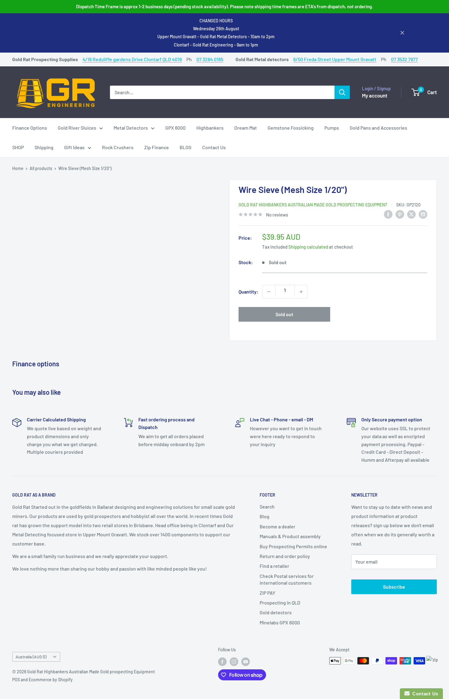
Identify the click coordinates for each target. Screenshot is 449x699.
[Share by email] (423, 214)
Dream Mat (245, 128)
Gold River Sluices (77, 128)
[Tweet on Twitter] (411, 214)
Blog (264, 516)
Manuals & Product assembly (290, 536)
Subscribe (394, 587)
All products (41, 168)
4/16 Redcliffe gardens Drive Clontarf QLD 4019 (132, 59)
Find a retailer (274, 566)
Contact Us (214, 147)
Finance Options (29, 128)
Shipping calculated (308, 247)
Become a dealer (277, 526)
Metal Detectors (131, 128)
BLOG (186, 147)
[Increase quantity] (301, 291)
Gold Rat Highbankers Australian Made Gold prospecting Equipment (313, 204)
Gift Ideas (74, 147)
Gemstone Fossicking (291, 128)
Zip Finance (156, 147)
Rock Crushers (117, 147)
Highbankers (210, 128)
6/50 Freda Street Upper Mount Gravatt (334, 59)
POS (16, 679)
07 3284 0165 (209, 59)
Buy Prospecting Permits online (293, 546)
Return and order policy (285, 556)
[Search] (342, 92)
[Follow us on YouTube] (245, 661)
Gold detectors (276, 612)
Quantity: (248, 291)
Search (267, 506)
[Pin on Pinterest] (400, 214)
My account (374, 95)
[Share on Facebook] (388, 214)
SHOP (18, 147)
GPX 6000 (175, 128)
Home (18, 168)
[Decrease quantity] (268, 291)
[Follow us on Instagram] (234, 661)
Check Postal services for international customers (287, 579)
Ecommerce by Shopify (51, 679)
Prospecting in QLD (280, 602)
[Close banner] (402, 32)
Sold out (284, 314)
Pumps (331, 128)
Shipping (44, 147)
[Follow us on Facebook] (222, 661)
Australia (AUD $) (31, 656)
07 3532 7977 (404, 59)
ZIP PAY (267, 593)
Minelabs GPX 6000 (280, 622)
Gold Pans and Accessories (378, 128)
